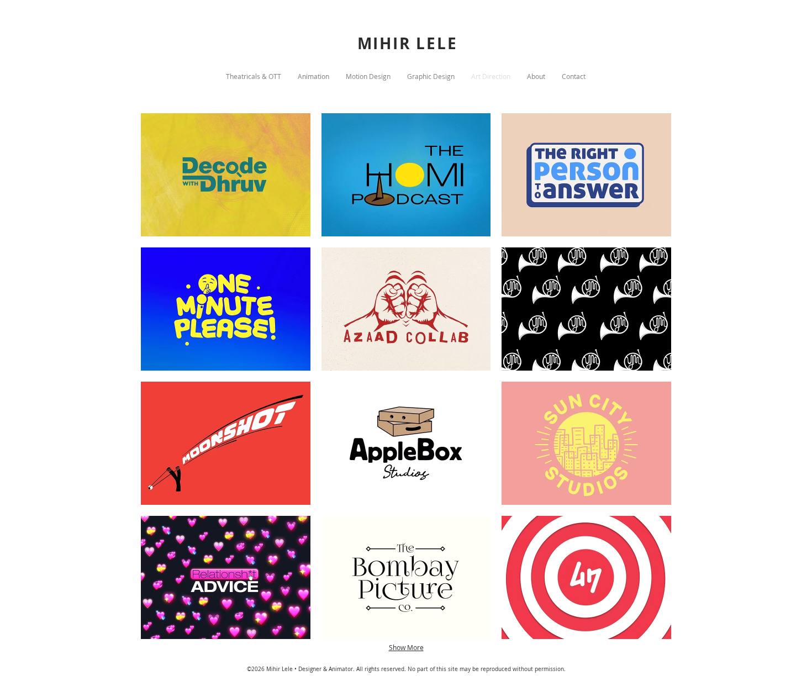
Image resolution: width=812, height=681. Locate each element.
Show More (406, 647)
